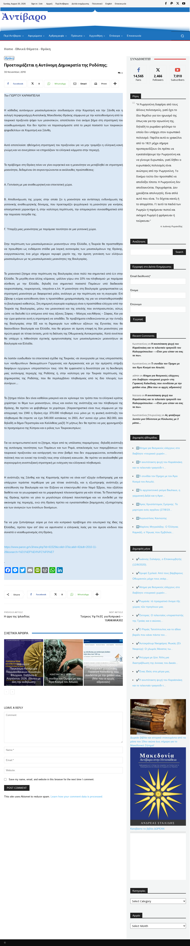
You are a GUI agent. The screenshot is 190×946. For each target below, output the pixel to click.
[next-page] (12, 691)
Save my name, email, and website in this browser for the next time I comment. (51, 779)
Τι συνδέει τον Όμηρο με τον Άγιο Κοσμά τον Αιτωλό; (63, 680)
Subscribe (178, 68)
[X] (178, 4)
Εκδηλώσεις (23, 664)
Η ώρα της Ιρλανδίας (17, 616)
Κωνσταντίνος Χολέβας (63, 674)
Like (139, 68)
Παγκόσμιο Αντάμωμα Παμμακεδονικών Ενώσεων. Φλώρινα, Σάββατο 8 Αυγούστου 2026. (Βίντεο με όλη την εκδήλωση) (23, 675)
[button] (182, 36)
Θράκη (46, 49)
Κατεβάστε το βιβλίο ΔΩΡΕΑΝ (147, 828)
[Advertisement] (93, 19)
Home (8, 49)
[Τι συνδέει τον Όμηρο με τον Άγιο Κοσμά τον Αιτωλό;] (63, 662)
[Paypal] (172, 4)
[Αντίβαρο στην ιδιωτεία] (24, 16)
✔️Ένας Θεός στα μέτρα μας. (153, 671)
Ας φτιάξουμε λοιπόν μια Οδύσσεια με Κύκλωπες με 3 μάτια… (156, 419)
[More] (115, 83)
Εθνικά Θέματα (26, 49)
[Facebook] (166, 4)
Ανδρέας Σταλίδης (103, 658)
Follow (158, 68)
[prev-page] (6, 691)
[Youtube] (184, 4)
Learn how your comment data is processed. (77, 796)
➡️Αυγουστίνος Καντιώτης (151, 518)
